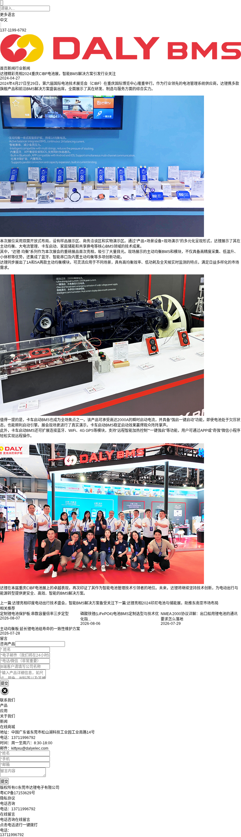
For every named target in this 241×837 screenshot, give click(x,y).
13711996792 (12, 835)
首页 (4, 68)
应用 (4, 711)
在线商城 (7, 727)
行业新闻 (22, 68)
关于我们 (7, 716)
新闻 (11, 68)
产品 (4, 705)
